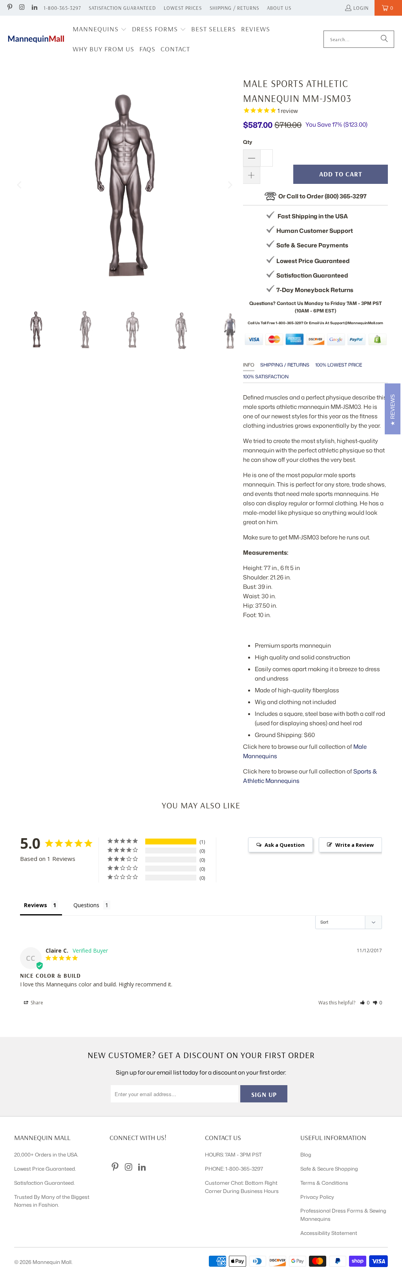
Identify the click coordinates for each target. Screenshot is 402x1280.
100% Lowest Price (338, 364)
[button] (100, 30)
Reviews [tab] (35, 905)
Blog (305, 1154)
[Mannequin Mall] (36, 39)
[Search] (384, 39)
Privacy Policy (317, 1196)
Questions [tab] (86, 905)
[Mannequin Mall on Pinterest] (9, 8)
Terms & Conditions (324, 1182)
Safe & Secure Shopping (329, 1168)
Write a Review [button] (354, 844)
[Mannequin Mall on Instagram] (21, 8)
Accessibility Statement (328, 1232)
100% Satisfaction (266, 376)
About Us (279, 8)
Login (361, 8)
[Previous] (20, 185)
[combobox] (358, 39)
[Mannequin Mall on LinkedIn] (34, 8)
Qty (247, 141)
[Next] (229, 185)
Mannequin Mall (52, 1261)
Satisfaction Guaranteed (122, 8)
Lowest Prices (183, 8)
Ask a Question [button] (285, 844)
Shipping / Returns (234, 8)
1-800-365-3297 (62, 8)
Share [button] (36, 1002)
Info (248, 364)
